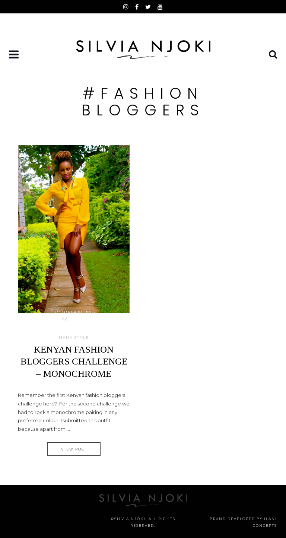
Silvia (75, 319)
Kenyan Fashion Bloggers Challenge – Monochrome (73, 361)
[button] (14, 55)
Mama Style (74, 338)
